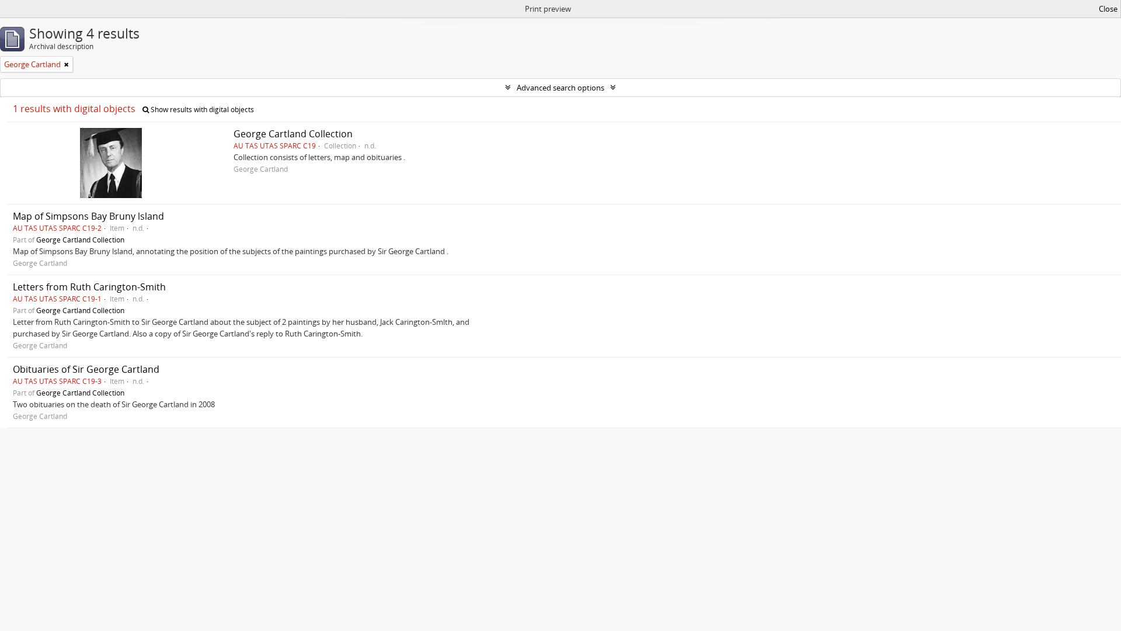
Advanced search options (560, 87)
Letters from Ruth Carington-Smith (89, 286)
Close (1108, 9)
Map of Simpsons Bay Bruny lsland (88, 216)
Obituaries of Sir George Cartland (86, 369)
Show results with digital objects (201, 110)
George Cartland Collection (293, 133)
